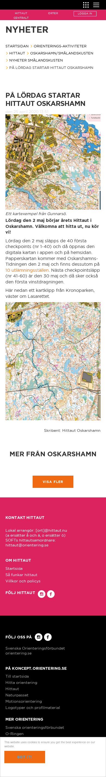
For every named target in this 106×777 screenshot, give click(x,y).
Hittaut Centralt (21, 15)
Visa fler (53, 482)
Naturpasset (17, 695)
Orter (53, 13)
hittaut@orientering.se (26, 545)
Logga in (85, 13)
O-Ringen (14, 734)
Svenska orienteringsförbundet (34, 727)
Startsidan (17, 46)
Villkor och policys (22, 581)
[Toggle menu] (96, 4)
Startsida (14, 568)
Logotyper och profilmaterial (32, 707)
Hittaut (17, 53)
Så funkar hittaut (21, 575)
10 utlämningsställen (27, 270)
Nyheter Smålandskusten (36, 60)
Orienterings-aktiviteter (60, 46)
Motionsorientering (23, 701)
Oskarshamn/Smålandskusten (61, 53)
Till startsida (17, 676)
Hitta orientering (21, 682)
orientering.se (18, 653)
